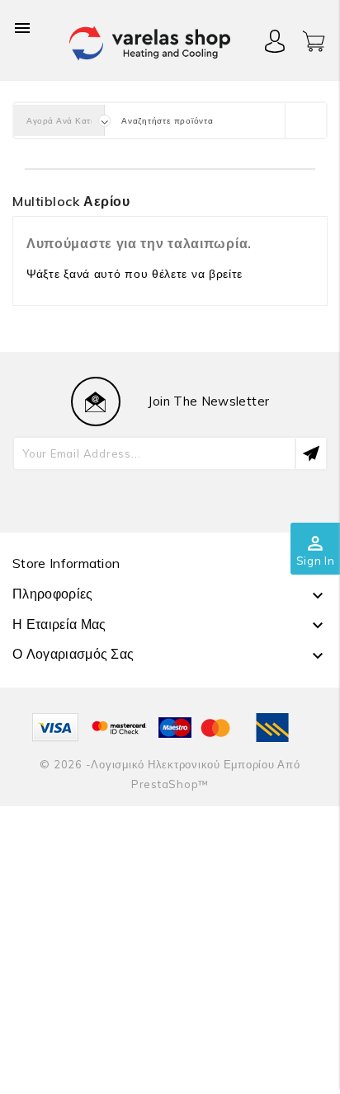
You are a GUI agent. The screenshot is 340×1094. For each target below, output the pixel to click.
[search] (305, 120)
